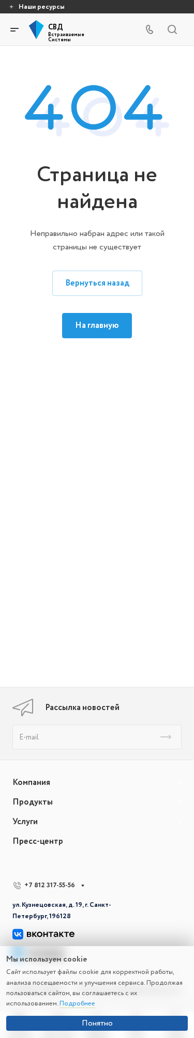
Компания (31, 782)
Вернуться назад (97, 283)
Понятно (97, 1023)
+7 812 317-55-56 (49, 885)
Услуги (25, 821)
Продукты (32, 802)
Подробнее (77, 1003)
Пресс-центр (37, 841)
